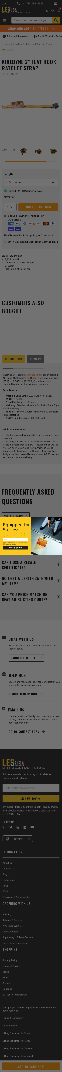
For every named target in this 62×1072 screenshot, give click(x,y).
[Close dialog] (60, 520)
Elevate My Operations (16, 548)
